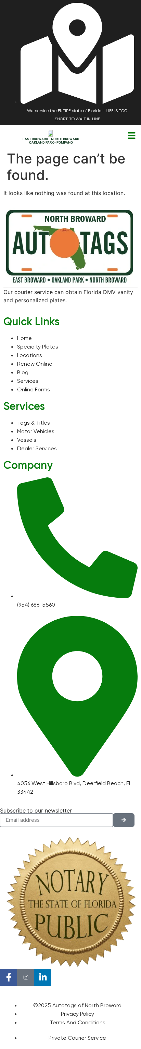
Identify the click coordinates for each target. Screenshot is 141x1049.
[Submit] (123, 820)
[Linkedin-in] (42, 977)
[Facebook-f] (8, 977)
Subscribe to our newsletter (36, 810)
